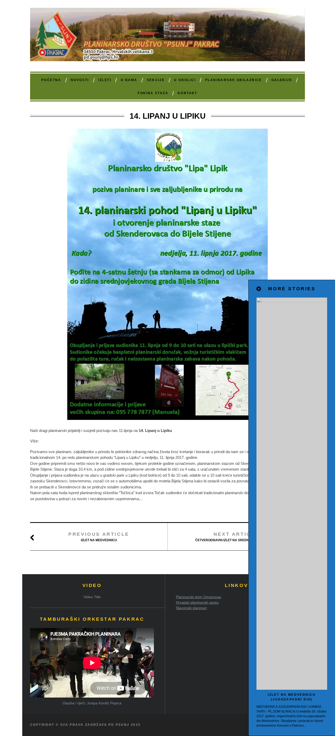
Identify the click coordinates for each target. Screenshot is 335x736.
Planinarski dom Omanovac (198, 597)
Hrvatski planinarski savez (197, 602)
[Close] (259, 289)
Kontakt (187, 93)
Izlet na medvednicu (98, 537)
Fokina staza (153, 93)
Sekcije (156, 80)
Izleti (104, 80)
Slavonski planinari (191, 608)
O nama (129, 80)
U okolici (185, 80)
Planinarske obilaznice (233, 80)
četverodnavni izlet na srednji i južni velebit (236, 537)
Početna (51, 80)
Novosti (80, 80)
